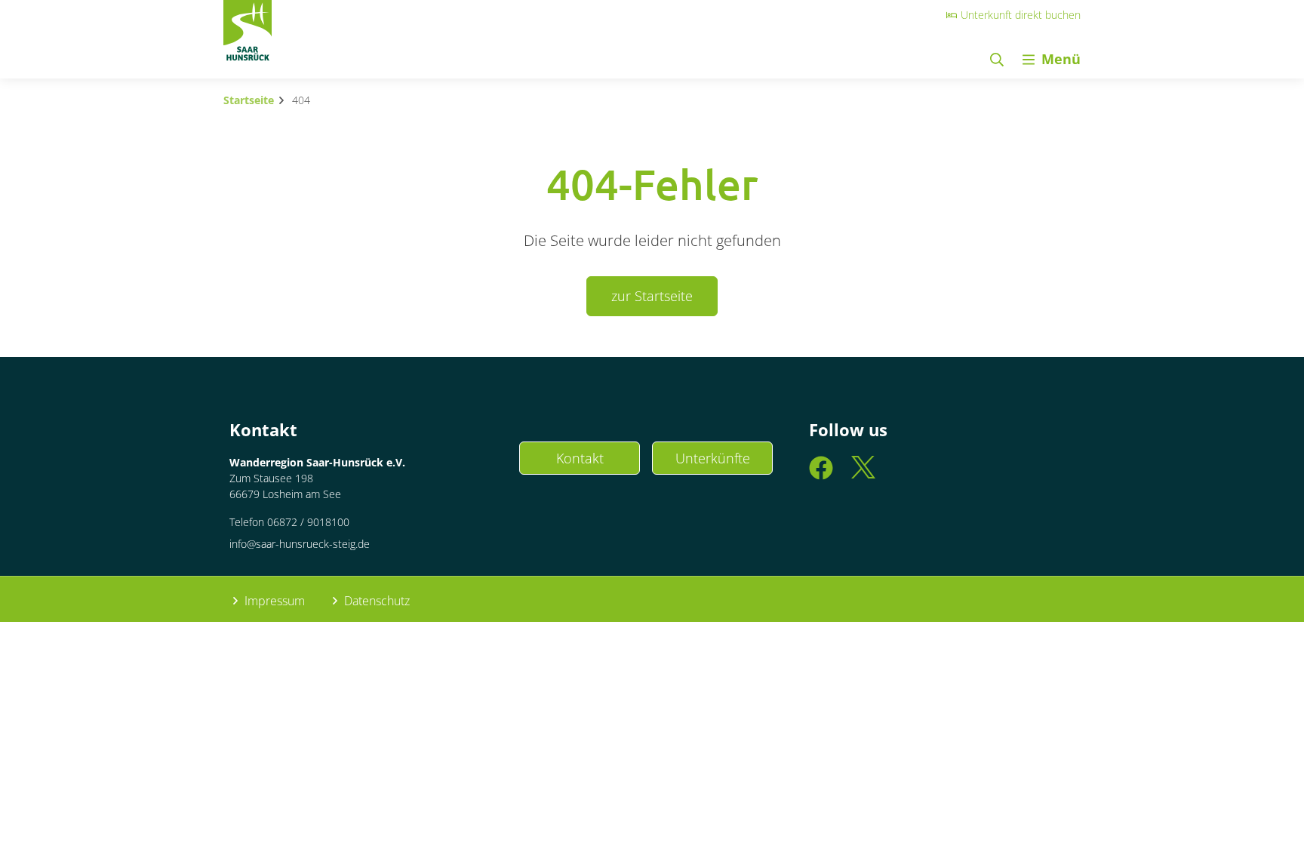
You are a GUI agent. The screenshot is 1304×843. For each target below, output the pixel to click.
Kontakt (580, 458)
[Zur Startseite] (247, 34)
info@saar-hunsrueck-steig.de (299, 544)
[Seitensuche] (997, 59)
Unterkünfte (712, 458)
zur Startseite (652, 296)
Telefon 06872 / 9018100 (289, 522)
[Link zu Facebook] (821, 474)
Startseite (248, 100)
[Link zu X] (863, 474)
